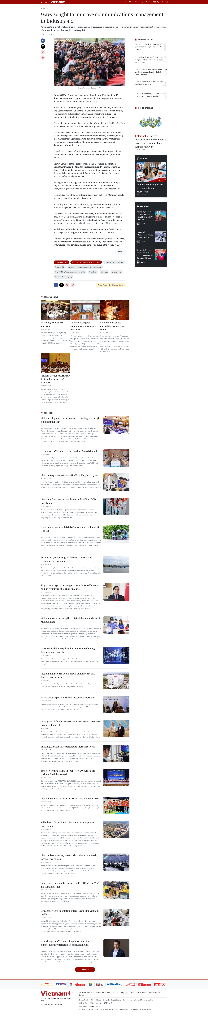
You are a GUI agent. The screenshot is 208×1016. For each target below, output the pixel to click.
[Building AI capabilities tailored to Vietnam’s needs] (116, 753)
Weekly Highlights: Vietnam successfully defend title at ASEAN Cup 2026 (144, 216)
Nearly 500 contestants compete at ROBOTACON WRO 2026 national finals (70, 884)
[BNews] (90, 984)
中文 (154, 2)
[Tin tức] (80, 984)
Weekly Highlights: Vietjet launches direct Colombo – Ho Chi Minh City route (144, 254)
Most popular (145, 39)
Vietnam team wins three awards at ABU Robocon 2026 (70, 798)
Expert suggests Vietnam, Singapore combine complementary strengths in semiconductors (65, 942)
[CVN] (130, 984)
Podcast (144, 206)
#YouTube (104, 272)
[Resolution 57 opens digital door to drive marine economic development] (116, 564)
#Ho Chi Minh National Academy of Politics (70, 272)
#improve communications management (86, 262)
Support (115, 992)
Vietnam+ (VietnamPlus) (58, 1)
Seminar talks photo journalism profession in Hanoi (112, 326)
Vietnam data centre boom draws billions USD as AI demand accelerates (68, 675)
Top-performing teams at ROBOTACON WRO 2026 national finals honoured (68, 772)
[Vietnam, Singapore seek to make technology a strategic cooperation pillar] (116, 425)
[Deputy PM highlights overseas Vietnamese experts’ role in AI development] (116, 728)
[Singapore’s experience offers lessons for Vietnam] (116, 704)
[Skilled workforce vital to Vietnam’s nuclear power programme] (116, 829)
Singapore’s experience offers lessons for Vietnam (67, 697)
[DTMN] (144, 984)
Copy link (43, 57)
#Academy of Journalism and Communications (84, 267)
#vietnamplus (116, 272)
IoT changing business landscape (52, 324)
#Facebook (93, 272)
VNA (132, 992)
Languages (124, 992)
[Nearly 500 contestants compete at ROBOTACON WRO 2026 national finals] (116, 890)
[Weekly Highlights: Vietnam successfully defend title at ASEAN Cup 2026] (160, 215)
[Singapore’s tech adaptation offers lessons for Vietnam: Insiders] (116, 917)
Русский (160, 2)
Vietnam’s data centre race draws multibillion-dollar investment (69, 501)
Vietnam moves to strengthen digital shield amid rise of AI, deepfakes (70, 619)
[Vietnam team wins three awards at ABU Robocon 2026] (116, 805)
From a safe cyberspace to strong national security (144, 235)
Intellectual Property (85, 992)
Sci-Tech (44, 8)
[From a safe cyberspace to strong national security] (160, 236)
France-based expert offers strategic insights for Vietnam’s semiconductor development (149, 59)
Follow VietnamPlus (104, 285)
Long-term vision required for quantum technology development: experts (68, 650)
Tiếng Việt (128, 2)
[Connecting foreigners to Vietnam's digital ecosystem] (151, 172)
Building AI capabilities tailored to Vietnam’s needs (68, 746)
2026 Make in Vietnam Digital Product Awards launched (70, 451)
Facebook (43, 40)
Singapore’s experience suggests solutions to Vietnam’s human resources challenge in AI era (70, 586)
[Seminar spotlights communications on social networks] (85, 310)
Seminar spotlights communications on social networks (83, 326)
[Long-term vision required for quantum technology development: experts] (116, 655)
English (135, 2)
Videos (143, 158)
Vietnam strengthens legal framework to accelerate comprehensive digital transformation (151, 72)
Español (148, 2)
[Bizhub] (99, 984)
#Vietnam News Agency (63, 277)
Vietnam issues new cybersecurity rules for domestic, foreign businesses (69, 857)
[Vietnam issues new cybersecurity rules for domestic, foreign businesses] (116, 862)
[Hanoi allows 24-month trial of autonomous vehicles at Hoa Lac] (116, 534)
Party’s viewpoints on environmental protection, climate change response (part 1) (150, 141)
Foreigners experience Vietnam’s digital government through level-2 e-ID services (150, 46)
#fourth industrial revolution (114, 262)
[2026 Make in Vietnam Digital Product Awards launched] (116, 458)
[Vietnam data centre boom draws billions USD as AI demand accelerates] (116, 680)
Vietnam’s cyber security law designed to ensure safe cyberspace (55, 379)
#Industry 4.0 (59, 267)
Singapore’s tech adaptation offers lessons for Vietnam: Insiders (70, 912)
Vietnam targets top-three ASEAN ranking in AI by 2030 (70, 475)
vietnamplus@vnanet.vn (91, 1006)
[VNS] (114, 984)
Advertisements (154, 992)
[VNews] (70, 984)
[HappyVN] (47, 984)
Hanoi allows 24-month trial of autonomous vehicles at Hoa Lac (70, 528)
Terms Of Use (99, 992)
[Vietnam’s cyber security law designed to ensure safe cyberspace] (55, 363)
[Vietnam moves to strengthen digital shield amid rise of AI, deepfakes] (116, 625)
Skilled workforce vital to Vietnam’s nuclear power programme (67, 824)
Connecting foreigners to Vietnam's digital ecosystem (149, 188)
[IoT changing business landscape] (55, 310)
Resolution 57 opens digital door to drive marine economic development (66, 559)
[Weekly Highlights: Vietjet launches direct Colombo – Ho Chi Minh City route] (160, 254)
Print (43, 52)
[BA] (160, 984)
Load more (85, 969)
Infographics (145, 108)
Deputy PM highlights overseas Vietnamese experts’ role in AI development (71, 723)
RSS (108, 992)
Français (142, 2)
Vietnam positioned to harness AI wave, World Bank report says (150, 82)
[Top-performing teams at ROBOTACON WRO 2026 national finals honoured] (116, 777)
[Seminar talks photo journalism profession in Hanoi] (114, 310)
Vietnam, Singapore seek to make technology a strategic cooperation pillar (70, 419)
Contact (81, 995)
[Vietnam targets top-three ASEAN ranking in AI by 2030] (116, 482)
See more (49, 413)
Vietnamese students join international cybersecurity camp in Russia (150, 94)
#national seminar (61, 262)
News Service (141, 992)
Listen (143, 224)
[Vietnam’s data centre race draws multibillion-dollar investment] (116, 506)
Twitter (43, 46)
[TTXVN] (61, 984)
